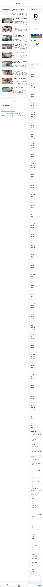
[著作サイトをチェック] (34, 28)
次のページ (14, 97)
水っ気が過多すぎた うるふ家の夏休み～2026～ (36, 444)
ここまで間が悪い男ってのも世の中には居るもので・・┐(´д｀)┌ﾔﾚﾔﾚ (36, 439)
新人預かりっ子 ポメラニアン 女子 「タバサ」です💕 (11, 115)
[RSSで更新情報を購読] (38, 28)
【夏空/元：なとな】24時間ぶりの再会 (8, 106)
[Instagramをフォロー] (35, 28)
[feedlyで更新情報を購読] (36, 28)
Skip (36, 585)
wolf (16, 106)
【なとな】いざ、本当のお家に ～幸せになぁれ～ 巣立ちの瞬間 (36, 451)
